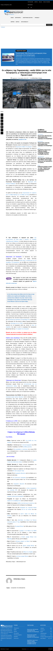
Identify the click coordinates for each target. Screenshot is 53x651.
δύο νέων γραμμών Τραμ (18, 470)
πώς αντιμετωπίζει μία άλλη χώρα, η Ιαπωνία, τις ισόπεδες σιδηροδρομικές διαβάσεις (21, 239)
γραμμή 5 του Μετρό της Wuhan (28, 530)
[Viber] (2, 130)
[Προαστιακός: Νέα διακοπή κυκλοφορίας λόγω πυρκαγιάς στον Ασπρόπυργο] (8, 57)
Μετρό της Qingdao (28, 551)
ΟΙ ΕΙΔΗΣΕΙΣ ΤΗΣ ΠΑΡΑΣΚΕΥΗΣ (18, 587)
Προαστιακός (40, 134)
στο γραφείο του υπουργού (22, 328)
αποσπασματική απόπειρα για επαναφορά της (19, 319)
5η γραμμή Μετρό (19, 526)
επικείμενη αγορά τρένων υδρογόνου (15, 397)
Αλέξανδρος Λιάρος (37, 78)
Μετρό (39, 148)
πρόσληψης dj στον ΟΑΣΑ (17, 323)
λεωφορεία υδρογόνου (20, 473)
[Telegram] (2, 127)
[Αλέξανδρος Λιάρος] (9, 581)
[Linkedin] (2, 124)
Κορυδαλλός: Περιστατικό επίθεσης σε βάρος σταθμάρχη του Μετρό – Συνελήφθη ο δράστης (44, 152)
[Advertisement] (26, 38)
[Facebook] (28, 8)
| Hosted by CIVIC (33, 648)
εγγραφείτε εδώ (22, 139)
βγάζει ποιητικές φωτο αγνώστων (26, 503)
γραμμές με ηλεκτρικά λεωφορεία (15, 496)
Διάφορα (3, 27)
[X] (31, 8)
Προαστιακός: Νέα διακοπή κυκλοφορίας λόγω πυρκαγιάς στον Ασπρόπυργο (45, 137)
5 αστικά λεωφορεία (27, 445)
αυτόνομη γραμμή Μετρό (22, 556)
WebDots (27, 648)
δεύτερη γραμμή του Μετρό (23, 541)
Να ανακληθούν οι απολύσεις (21, 449)
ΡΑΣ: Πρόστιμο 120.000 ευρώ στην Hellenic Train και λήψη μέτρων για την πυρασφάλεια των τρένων (45, 160)
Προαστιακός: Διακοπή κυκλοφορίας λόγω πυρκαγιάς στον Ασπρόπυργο (45, 144)
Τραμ (39, 165)
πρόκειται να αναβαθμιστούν (14, 500)
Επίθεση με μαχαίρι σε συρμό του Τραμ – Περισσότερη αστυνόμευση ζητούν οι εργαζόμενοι (45, 169)
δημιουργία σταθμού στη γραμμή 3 (24, 146)
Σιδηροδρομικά (41, 156)
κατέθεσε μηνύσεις (27, 446)
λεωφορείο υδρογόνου (19, 483)
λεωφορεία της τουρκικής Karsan (28, 507)
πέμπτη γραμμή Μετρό (28, 545)
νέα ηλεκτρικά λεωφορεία (19, 477)
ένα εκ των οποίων (27, 509)
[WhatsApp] (2, 121)
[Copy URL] (2, 133)
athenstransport (19, 56)
